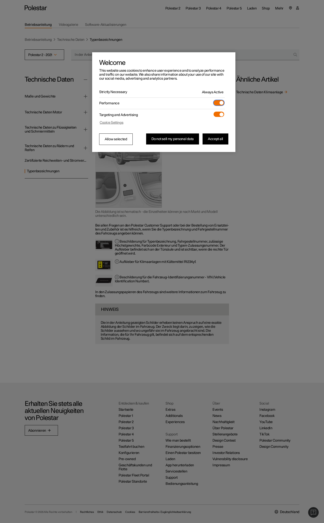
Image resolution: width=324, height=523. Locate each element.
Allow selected (116, 139)
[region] (163, 102)
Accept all (215, 139)
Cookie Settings (111, 122)
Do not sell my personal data (172, 139)
